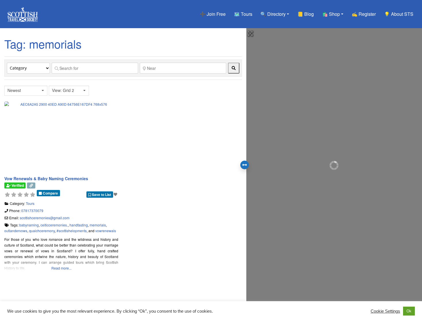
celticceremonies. (54, 224)
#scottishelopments (72, 230)
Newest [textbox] (14, 90)
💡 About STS (398, 14)
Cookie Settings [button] (385, 311)
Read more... (61, 268)
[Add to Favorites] (116, 194)
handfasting (78, 224)
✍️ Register (364, 14)
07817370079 (32, 210)
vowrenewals (105, 230)
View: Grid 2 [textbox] (63, 90)
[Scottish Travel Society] (23, 13)
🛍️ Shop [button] (331, 14)
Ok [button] (408, 311)
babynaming (29, 224)
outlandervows (15, 230)
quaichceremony (42, 230)
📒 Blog (305, 14)
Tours (30, 203)
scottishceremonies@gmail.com (44, 217)
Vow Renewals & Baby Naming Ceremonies (46, 178)
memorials (98, 224)
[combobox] (25, 91)
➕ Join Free (213, 14)
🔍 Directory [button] (273, 14)
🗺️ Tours (243, 14)
